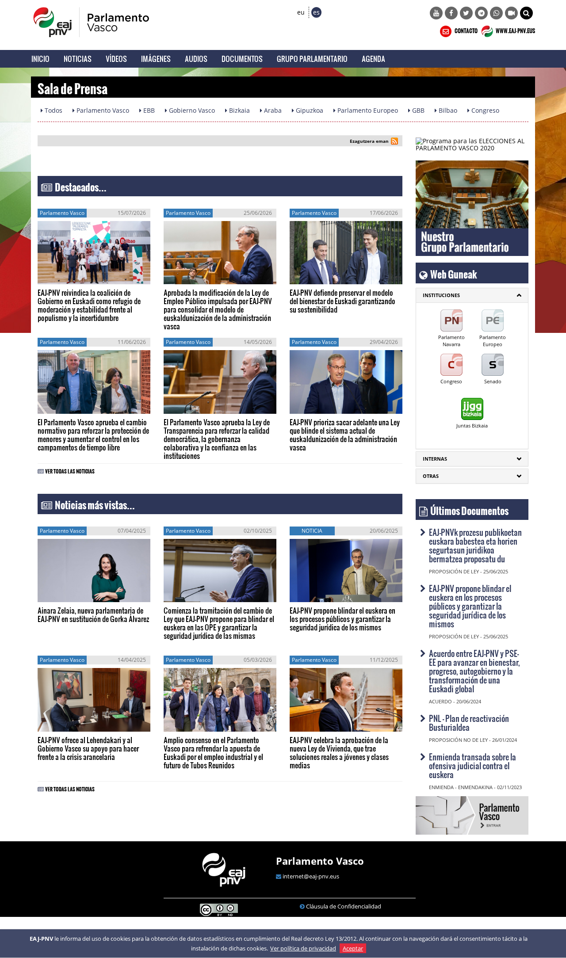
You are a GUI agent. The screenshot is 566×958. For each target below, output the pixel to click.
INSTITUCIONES (441, 295)
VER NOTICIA (64, 275)
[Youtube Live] (511, 13)
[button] (526, 13)
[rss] (394, 142)
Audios (196, 58)
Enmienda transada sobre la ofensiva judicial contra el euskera (472, 765)
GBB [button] (417, 110)
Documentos (242, 58)
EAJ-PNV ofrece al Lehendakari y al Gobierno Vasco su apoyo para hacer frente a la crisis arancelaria (88, 748)
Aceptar (353, 948)
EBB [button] (148, 110)
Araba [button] (272, 110)
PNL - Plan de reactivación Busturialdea (469, 722)
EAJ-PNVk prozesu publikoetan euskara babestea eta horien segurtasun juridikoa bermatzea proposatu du (475, 545)
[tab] (472, 295)
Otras (431, 476)
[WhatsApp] (496, 13)
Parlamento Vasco (320, 860)
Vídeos (116, 58)
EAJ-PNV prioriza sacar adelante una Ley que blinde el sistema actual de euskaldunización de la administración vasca (345, 434)
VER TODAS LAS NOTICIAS (70, 470)
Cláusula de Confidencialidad (343, 906)
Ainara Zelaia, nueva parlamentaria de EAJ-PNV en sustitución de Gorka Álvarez (93, 614)
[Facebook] (451, 13)
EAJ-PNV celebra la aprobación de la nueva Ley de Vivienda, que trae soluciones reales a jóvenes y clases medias (339, 752)
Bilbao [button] (447, 110)
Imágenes (156, 58)
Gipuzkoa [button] (308, 110)
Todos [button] (52, 110)
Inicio (40, 58)
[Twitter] (466, 13)
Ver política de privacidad (303, 948)
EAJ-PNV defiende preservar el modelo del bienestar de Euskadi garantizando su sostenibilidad (342, 300)
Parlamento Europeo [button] (367, 110)
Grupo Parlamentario (312, 58)
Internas (435, 458)
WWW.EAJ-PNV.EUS (515, 29)
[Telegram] (481, 13)
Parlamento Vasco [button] (102, 110)
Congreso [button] (484, 110)
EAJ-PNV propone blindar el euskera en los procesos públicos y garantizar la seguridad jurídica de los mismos (342, 618)
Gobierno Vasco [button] (191, 110)
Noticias (78, 58)
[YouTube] (436, 13)
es (316, 12)
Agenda (373, 58)
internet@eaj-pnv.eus (311, 876)
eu (301, 12)
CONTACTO (466, 29)
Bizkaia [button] (238, 110)
